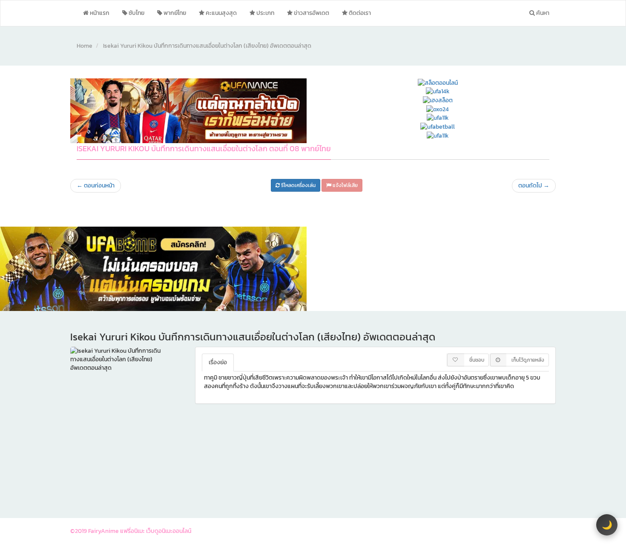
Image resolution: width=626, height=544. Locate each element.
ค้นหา (542, 13)
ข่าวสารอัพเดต (311, 13)
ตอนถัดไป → (533, 185)
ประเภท (264, 13)
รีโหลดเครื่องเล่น (298, 185)
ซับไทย (135, 13)
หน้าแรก (99, 13)
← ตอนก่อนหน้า (96, 185)
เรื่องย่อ (218, 362)
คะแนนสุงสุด (220, 13)
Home (84, 45)
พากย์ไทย (174, 13)
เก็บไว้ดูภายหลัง (527, 360)
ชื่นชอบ (476, 360)
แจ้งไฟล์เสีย (344, 185)
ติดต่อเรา (359, 13)
